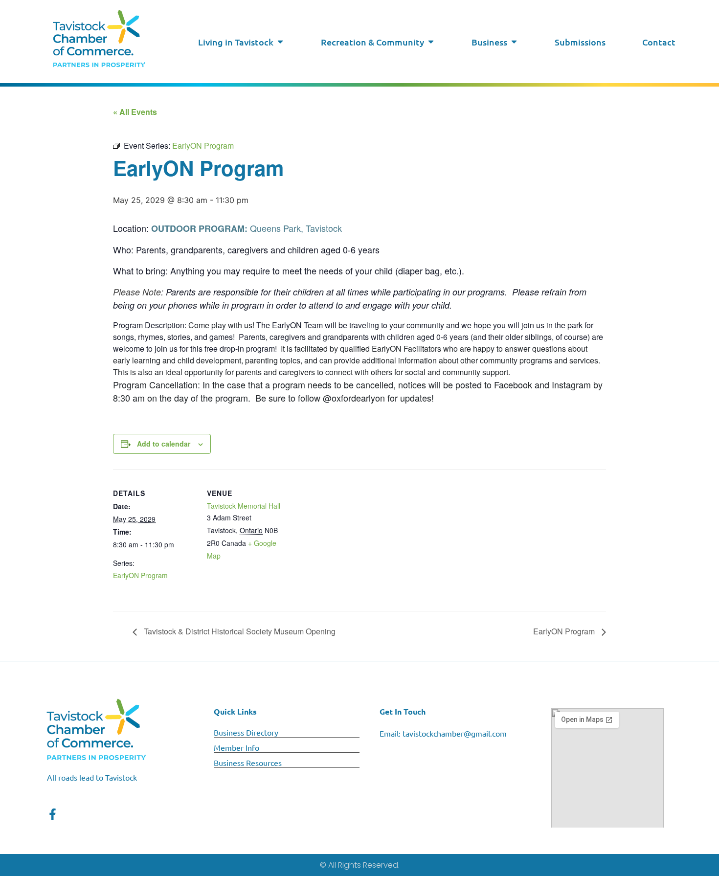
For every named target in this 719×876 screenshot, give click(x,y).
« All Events (135, 111)
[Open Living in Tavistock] (280, 41)
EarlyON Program (140, 575)
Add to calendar (163, 444)
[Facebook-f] (52, 814)
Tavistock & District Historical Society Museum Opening (239, 631)
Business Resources (248, 762)
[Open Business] (514, 41)
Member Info (236, 747)
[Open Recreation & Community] (431, 41)
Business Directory (246, 732)
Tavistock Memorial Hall (243, 506)
